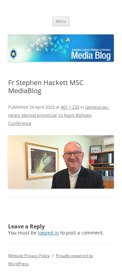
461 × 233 (70, 107)
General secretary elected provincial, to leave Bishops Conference (58, 115)
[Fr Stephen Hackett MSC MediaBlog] (61, 162)
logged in (48, 232)
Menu (61, 21)
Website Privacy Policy (29, 255)
